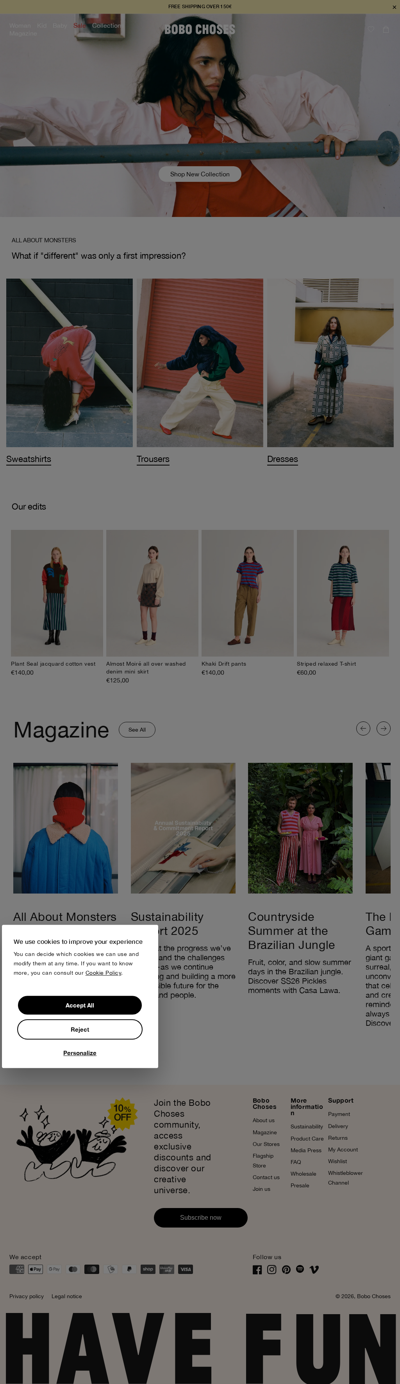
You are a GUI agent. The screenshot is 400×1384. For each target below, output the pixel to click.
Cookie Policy (103, 973)
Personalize (79, 1053)
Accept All (80, 1005)
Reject (80, 1029)
